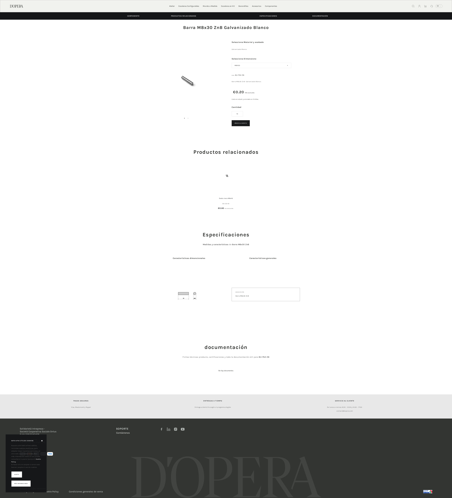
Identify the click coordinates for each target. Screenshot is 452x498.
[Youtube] (183, 429)
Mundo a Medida (210, 6)
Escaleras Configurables (188, 6)
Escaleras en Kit (228, 6)
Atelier (172, 6)
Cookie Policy (51, 491)
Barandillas (243, 6)
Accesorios (256, 6)
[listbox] (261, 65)
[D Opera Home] (16, 6)
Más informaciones (21, 483)
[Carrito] (425, 6)
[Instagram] (176, 429)
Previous (150, 84)
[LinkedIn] (168, 429)
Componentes (271, 6)
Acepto (16, 474)
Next (222, 84)
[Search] (413, 6)
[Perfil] (419, 6)
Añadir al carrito (241, 123)
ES (438, 6)
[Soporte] (431, 6)
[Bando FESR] (427, 491)
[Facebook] (161, 429)
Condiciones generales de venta (86, 491)
